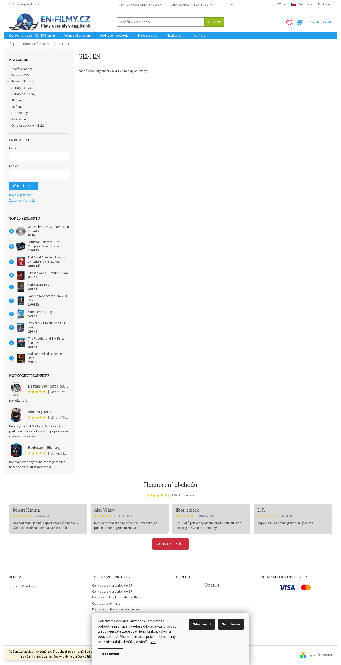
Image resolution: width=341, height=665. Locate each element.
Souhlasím (231, 624)
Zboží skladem (21, 69)
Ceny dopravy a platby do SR (192, 5)
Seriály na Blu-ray (23, 94)
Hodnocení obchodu (170, 485)
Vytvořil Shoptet (320, 655)
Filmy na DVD (20, 75)
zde (153, 641)
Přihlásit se (23, 186)
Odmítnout (201, 624)
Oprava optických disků (28, 125)
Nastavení (110, 653)
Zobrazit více (170, 544)
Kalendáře (18, 119)
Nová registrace (20, 195)
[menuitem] (32, 35)
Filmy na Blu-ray (22, 81)
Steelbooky (19, 113)
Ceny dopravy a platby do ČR (140, 5)
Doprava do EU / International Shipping (119, 597)
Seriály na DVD (21, 88)
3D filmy (16, 100)
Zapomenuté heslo (22, 200)
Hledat (214, 22)
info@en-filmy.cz (28, 586)
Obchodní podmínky (106, 603)
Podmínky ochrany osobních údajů (116, 609)
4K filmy (16, 107)
